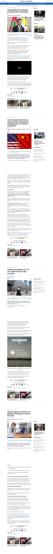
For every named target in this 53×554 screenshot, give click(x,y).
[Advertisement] (19, 167)
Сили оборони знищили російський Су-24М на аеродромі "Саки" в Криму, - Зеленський (39, 160)
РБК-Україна (16, 160)
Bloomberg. (27, 160)
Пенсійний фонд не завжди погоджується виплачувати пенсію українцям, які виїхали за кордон (18, 515)
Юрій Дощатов (36, 139)
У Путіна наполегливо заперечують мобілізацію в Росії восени (39, 19)
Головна (8, 7)
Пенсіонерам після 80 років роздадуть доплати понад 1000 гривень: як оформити (39, 433)
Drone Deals (23, 5)
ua (1, 1)
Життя (27, 3)
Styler (36, 3)
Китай (17, 245)
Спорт (30, 3)
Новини (10, 3)
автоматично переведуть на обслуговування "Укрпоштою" (17, 500)
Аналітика (15, 3)
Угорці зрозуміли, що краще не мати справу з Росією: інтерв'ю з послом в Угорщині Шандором (39, 37)
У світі (15, 117)
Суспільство (15, 267)
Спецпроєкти (41, 3)
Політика (20, 3)
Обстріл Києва (19, 5)
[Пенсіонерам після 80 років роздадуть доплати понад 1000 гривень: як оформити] (39, 427)
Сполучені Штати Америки (11, 245)
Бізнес (23, 3)
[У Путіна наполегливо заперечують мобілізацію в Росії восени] (39, 14)
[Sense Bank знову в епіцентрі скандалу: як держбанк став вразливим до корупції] (39, 135)
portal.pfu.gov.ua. (13, 484)
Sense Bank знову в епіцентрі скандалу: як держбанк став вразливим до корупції (39, 143)
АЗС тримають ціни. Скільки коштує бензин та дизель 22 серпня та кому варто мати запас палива (39, 150)
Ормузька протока (28, 5)
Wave (33, 3)
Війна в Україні (34, 5)
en (3, 1)
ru (4, 1)
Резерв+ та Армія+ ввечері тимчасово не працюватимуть (39, 153)
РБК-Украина (13, 40)
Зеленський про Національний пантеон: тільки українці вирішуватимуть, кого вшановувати (39, 156)
